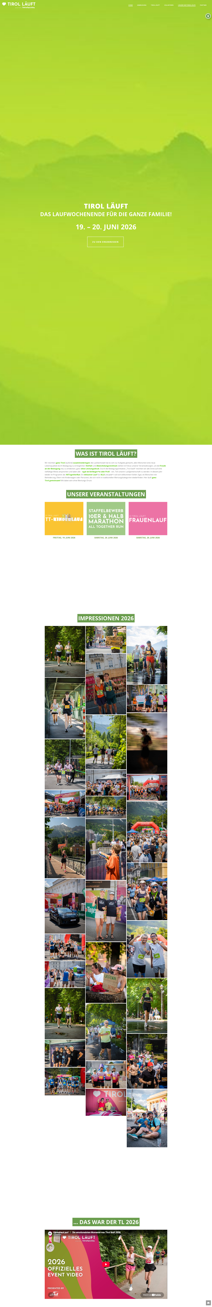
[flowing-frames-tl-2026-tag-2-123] (147, 1061)
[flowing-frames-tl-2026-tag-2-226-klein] (147, 949)
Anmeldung (141, 5)
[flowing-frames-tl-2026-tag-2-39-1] (106, 1102)
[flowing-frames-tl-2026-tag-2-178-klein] (65, 651)
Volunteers (169, 5)
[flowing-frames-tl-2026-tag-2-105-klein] (106, 807)
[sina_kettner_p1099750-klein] (147, 743)
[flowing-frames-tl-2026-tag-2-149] (106, 1032)
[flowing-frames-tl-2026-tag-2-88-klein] (65, 803)
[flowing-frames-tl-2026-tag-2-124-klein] (65, 764)
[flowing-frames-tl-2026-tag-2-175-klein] (106, 639)
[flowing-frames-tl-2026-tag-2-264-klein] (106, 911)
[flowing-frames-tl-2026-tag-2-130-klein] (147, 698)
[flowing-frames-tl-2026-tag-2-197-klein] (65, 947)
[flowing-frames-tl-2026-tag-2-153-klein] (147, 655)
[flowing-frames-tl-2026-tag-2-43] (65, 1082)
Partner (203, 5)
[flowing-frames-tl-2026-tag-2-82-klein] (147, 787)
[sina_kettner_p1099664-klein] (106, 972)
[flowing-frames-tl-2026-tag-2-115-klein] (106, 849)
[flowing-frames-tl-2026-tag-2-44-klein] (65, 906)
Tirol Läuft (155, 5)
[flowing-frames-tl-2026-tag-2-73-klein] (106, 783)
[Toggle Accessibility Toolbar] (208, 16)
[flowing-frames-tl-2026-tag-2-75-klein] (147, 832)
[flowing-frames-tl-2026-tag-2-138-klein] (65, 708)
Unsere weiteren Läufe (187, 5)
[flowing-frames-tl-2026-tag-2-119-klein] (147, 891)
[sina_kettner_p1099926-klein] (65, 847)
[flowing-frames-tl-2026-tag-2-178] (65, 1013)
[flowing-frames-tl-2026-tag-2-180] (147, 1005)
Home (130, 5)
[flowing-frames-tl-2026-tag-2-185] (65, 974)
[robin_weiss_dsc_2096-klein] (106, 684)
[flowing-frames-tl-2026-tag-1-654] (65, 1053)
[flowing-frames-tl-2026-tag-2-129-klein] (106, 742)
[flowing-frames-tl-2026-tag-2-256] (147, 1118)
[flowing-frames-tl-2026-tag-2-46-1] (106, 1074)
